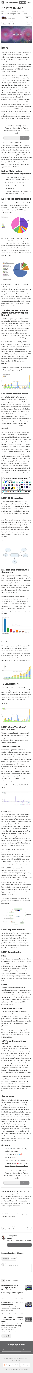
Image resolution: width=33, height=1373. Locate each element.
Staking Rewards (10, 1157)
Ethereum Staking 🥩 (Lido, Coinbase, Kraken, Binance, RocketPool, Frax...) (17, 1164)
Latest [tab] (8, 1280)
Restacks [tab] (13, 1259)
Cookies (11, 1310)
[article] (16, 1292)
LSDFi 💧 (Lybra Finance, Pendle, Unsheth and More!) (16, 1150)
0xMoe (20, 17)
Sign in (29, 2)
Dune (8, 642)
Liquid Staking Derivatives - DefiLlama (17, 1160)
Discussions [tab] (15, 1280)
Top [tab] (3, 1280)
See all (5, 1336)
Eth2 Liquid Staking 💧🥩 (13, 1154)
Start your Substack (12, 1365)
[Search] (30, 1280)
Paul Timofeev (13, 1296)
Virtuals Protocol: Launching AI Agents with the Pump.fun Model (12, 1319)
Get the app (25, 1365)
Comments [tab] (5, 1259)
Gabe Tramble (12, 17)
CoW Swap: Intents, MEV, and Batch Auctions (12, 1304)
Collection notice (16, 1360)
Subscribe (23, 2)
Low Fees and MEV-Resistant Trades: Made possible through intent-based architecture (10, 1308)
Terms (26, 1359)
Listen (29, 18)
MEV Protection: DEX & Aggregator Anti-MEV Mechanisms (9, 1288)
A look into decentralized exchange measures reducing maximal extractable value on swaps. (12, 1293)
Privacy (21, 1359)
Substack (7, 1369)
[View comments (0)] (9, 23)
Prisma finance (23, 1076)
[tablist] (9, 1259)
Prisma (10, 1070)
